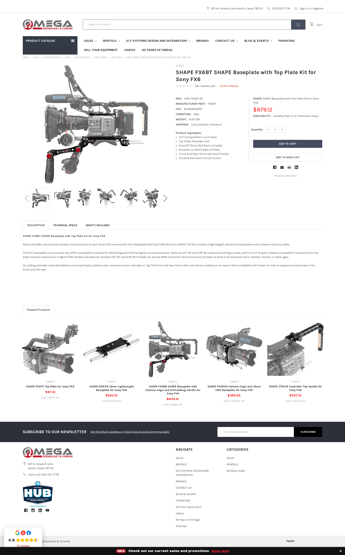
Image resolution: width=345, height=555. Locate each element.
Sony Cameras (81, 57)
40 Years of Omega (157, 50)
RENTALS (110, 41)
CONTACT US (225, 41)
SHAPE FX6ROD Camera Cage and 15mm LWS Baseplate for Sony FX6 (234, 388)
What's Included (98, 225)
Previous (27, 198)
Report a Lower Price (286, 175)
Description (36, 225)
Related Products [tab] (38, 309)
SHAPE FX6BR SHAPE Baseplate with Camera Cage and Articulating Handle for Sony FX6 (172, 390)
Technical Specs (65, 225)
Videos (129, 50)
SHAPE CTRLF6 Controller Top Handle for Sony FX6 (295, 388)
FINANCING (287, 41)
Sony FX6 (116, 57)
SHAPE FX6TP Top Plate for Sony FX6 (50, 386)
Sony (67, 57)
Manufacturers (51, 57)
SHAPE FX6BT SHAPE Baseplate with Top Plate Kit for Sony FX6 (158, 57)
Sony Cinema (100, 57)
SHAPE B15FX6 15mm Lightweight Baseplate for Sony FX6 (111, 388)
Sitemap (181, 526)
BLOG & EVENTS (257, 41)
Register (318, 8)
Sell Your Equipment (101, 50)
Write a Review (229, 86)
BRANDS (202, 41)
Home (25, 57)
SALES (89, 41)
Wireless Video (236, 470)
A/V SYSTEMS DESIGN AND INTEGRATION (156, 41)
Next (165, 198)
